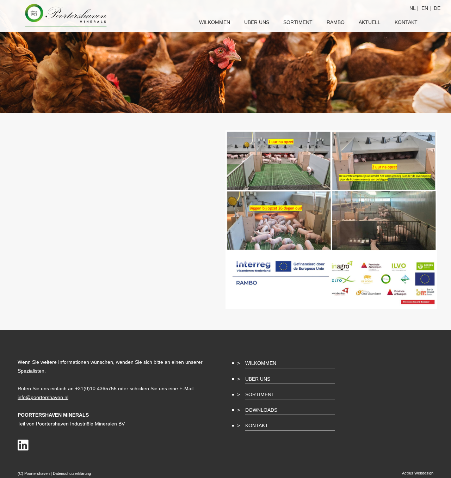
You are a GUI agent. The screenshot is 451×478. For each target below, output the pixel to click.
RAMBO (336, 22)
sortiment (298, 22)
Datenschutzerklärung (72, 473)
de (437, 8)
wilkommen (214, 22)
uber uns (256, 22)
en (424, 8)
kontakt (406, 22)
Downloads (261, 410)
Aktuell (370, 22)
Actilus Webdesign (417, 473)
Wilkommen (260, 363)
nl (412, 8)
